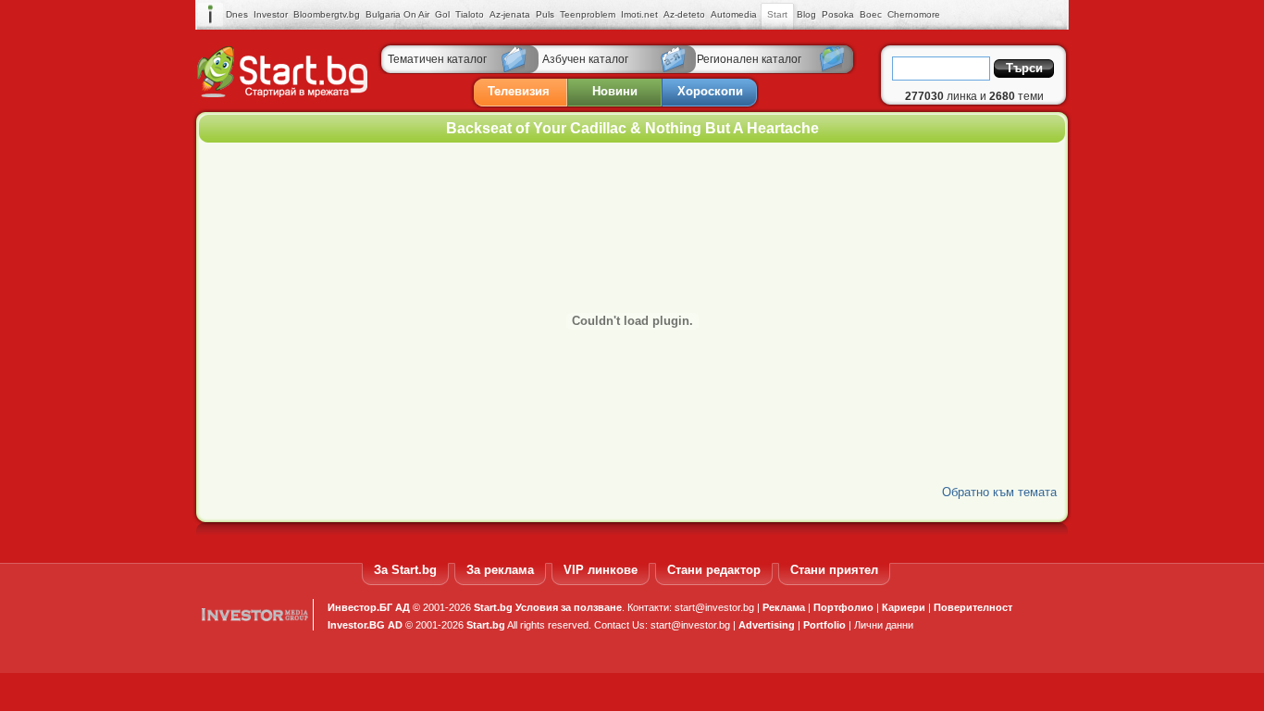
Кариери (903, 607)
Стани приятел (834, 570)
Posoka (838, 14)
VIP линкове (601, 570)
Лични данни (883, 624)
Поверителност (973, 607)
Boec (871, 14)
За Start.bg (405, 570)
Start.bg (493, 607)
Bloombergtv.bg (326, 14)
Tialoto (469, 14)
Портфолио (843, 607)
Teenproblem (587, 14)
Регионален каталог (749, 59)
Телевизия (519, 91)
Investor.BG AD (365, 624)
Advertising (766, 624)
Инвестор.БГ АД (369, 607)
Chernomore (913, 14)
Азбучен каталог (585, 59)
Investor (271, 14)
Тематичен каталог (437, 59)
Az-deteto (684, 14)
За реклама (500, 570)
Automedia (734, 14)
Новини (615, 91)
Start (777, 14)
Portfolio (824, 624)
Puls (545, 14)
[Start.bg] (282, 93)
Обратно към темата (999, 492)
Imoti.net (639, 14)
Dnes (237, 14)
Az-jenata (509, 14)
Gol (442, 14)
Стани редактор (714, 570)
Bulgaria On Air (397, 14)
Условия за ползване (568, 607)
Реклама (783, 607)
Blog (806, 14)
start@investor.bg (714, 607)
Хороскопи (710, 91)
